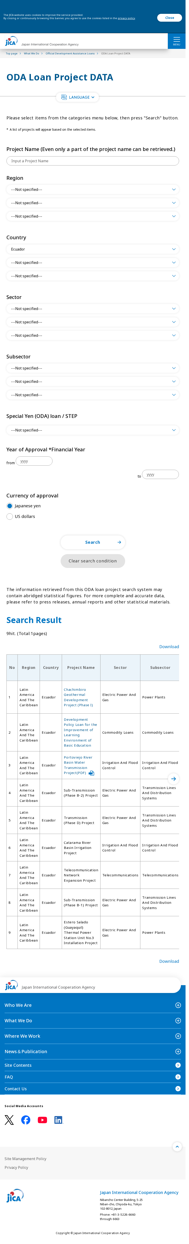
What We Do (18, 1020)
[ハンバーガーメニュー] (177, 39)
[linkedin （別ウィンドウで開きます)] (59, 1120)
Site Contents (18, 1065)
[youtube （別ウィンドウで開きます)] (42, 1120)
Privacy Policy (16, 1167)
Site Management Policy (25, 1158)
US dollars (25, 516)
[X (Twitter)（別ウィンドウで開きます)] (9, 1120)
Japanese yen (28, 505)
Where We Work (22, 1036)
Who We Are (18, 1005)
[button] (77, 97)
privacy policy (126, 18)
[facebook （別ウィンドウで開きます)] (25, 1120)
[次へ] (173, 778)
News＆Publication (26, 1051)
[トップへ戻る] (177, 1146)
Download (169, 646)
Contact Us (16, 1088)
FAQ (9, 1077)
